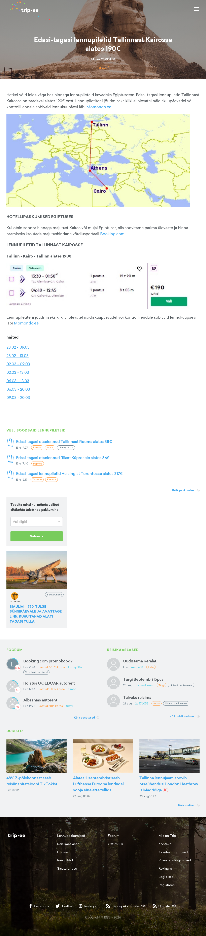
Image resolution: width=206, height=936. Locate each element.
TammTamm (144, 685)
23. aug (128, 685)
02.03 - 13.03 (17, 372)
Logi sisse (166, 876)
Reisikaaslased (68, 844)
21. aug (127, 703)
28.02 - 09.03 (18, 347)
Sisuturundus (67, 868)
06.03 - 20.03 (18, 389)
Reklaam (165, 868)
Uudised (63, 852)
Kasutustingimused (173, 852)
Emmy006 (75, 667)
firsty (69, 706)
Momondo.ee (99, 106)
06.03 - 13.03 (17, 380)
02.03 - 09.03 (18, 364)
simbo (72, 689)
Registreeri (167, 885)
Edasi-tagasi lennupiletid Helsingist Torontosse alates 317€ (69, 473)
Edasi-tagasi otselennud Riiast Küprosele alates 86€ (62, 457)
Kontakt (165, 844)
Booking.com (112, 233)
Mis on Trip (167, 835)
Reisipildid (65, 860)
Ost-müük (115, 844)
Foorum (113, 835)
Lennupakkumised (71, 835)
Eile (125, 667)
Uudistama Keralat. (140, 661)
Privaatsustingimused (175, 860)
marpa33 (137, 667)
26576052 (141, 703)
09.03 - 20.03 (18, 397)
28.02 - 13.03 (17, 355)
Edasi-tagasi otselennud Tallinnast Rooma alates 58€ (64, 441)
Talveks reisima (137, 697)
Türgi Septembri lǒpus (143, 679)
